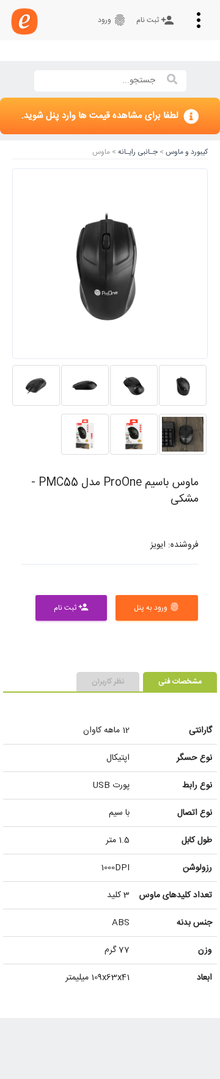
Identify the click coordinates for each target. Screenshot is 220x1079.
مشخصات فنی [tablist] (180, 682)
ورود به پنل (157, 608)
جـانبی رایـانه (137, 152)
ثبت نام (155, 20)
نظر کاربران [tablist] (108, 682)
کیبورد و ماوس (186, 152)
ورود (112, 20)
